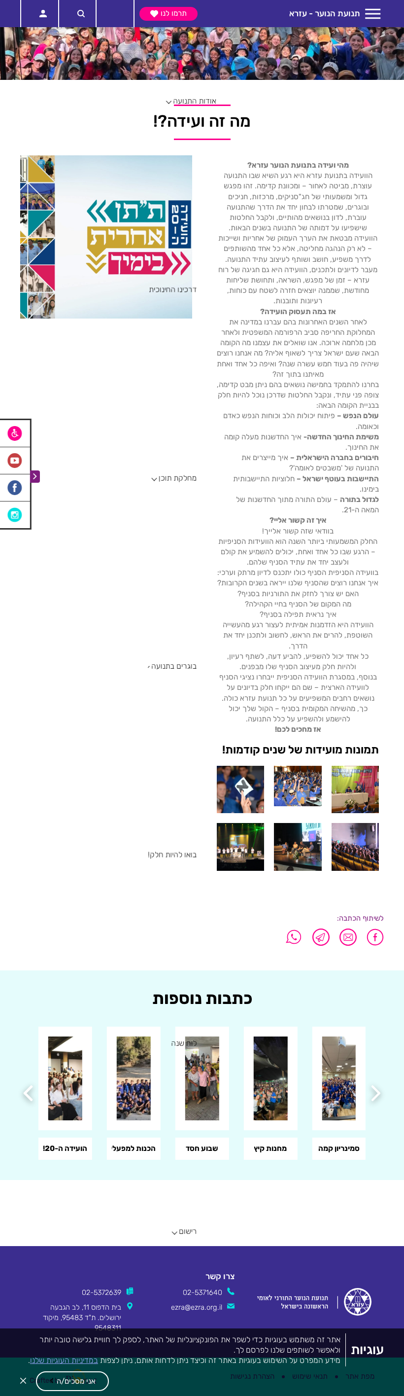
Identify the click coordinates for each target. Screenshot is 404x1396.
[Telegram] (321, 937)
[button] (72, 1381)
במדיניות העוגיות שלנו (64, 1360)
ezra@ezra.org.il (196, 1307)
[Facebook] (373, 937)
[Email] (348, 937)
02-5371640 (202, 1292)
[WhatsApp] (293, 937)
